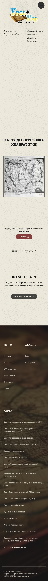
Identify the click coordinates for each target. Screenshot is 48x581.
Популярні (7, 362)
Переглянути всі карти (13, 547)
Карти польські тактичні (13, 505)
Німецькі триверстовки (13, 451)
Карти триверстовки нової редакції (18, 438)
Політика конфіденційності (13, 571)
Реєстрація (30, 362)
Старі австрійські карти (13, 525)
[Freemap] (24, 16)
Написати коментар (22, 296)
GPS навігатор (9, 369)
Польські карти (10, 518)
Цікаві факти (9, 376)
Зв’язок (6, 389)
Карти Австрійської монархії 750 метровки (22, 492)
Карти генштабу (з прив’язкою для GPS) (20, 444)
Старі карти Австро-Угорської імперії (19, 531)
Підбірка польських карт (14, 512)
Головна (7, 356)
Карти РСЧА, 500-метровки (15, 457)
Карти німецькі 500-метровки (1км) (19, 499)
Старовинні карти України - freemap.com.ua (20, 574)
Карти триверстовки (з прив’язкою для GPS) (22, 422)
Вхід (27, 356)
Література (8, 382)
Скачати (22, 237)
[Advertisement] (24, 74)
